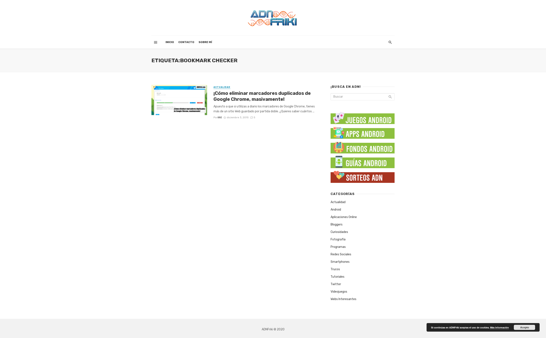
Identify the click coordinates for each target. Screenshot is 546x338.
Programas (338, 247)
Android (336, 209)
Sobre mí (205, 42)
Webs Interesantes (343, 299)
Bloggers (337, 224)
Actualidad (221, 87)
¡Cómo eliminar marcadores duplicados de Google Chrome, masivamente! (262, 96)
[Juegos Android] (363, 116)
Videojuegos (339, 291)
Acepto (524, 327)
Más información (499, 327)
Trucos (335, 269)
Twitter (336, 284)
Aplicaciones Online (344, 217)
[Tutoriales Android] (363, 161)
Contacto (186, 42)
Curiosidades (339, 232)
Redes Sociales (341, 254)
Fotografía (338, 239)
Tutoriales (337, 277)
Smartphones (340, 262)
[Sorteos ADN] (363, 176)
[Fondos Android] (363, 146)
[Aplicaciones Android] (363, 132)
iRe (220, 117)
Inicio (170, 42)
